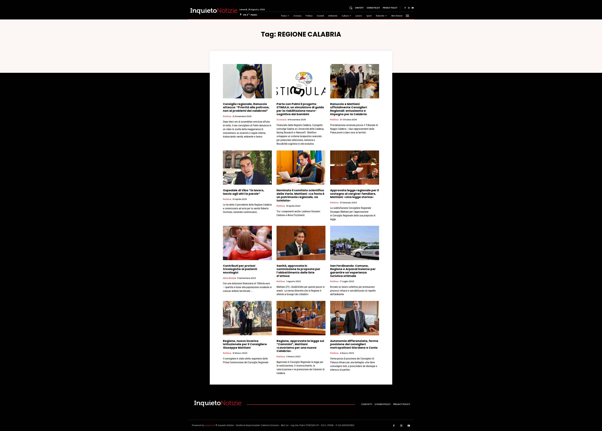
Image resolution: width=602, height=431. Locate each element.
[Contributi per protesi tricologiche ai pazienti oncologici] (247, 243)
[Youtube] (413, 8)
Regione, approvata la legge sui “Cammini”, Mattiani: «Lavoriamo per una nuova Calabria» (300, 346)
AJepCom (210, 425)
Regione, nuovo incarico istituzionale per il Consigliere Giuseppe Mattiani (245, 344)
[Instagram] (409, 8)
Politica (227, 116)
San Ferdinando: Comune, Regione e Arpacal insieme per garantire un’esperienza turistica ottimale (353, 271)
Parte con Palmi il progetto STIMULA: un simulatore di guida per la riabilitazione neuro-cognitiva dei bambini (300, 109)
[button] (351, 8)
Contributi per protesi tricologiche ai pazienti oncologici (240, 269)
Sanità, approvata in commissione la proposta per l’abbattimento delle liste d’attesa (298, 271)
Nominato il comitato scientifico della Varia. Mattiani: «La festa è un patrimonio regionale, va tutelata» (300, 195)
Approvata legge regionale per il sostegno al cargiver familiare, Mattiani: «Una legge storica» (354, 193)
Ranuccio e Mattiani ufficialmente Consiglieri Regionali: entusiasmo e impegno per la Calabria (348, 109)
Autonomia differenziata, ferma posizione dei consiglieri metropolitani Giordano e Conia (354, 344)
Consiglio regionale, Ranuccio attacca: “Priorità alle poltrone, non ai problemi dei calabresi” (246, 107)
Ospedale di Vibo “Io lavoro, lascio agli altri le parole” (243, 192)
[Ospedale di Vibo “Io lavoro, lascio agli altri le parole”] (247, 167)
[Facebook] (405, 8)
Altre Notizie (229, 278)
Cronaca (281, 119)
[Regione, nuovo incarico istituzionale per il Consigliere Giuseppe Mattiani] (247, 318)
